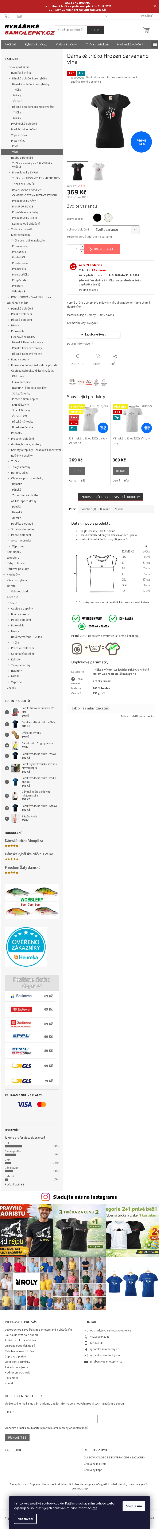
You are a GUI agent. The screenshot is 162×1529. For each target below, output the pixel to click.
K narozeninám (20, 235)
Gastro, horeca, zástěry (26, 444)
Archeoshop (80, 1489)
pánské (17, 507)
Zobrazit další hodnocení (136, 716)
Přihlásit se (17, 1437)
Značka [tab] (118, 509)
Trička (17, 90)
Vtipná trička (19, 135)
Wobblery (13, 558)
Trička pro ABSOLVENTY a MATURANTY (36, 178)
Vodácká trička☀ (21, 229)
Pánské (16, 490)
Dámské (17, 484)
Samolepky (14, 552)
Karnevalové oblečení (26, 224)
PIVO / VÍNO (18, 141)
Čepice (17, 101)
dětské (16, 518)
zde (94, 1508)
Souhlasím (134, 1506)
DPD (7, 1160)
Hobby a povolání (22, 158)
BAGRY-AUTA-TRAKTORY (27, 190)
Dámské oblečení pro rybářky (30, 84)
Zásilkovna (11, 1168)
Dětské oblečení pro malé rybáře (33, 107)
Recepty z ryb (19, 1484)
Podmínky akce (88, 290)
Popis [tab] (72, 509)
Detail (77, 471)
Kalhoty (16, 659)
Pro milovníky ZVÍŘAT (25, 172)
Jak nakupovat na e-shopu (21, 1335)
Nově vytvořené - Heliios (26, 637)
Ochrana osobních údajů (20, 1346)
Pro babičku (19, 257)
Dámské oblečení (22, 309)
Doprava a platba (15, 1356)
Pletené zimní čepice (25, 399)
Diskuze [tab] (105, 509)
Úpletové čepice (22, 427)
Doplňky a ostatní (22, 524)
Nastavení (25, 1519)
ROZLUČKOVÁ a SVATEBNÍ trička (31, 297)
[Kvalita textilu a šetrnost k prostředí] (102, 618)
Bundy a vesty (20, 359)
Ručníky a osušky (22, 456)
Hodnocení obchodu (17, 1373)
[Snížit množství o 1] (82, 251)
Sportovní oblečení (23, 529)
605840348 (96, 1343)
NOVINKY (16, 671)
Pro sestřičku (20, 275)
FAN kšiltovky (20, 405)
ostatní (9, 1176)
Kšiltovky (18, 376)
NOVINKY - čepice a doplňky (29, 388)
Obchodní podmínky (17, 1362)
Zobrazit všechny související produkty (110, 497)
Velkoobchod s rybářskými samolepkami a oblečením (38, 1330)
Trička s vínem (102, 670)
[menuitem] (11, 44)
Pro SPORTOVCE (22, 207)
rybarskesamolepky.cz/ (105, 1355)
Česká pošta (13, 1151)
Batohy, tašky (19, 473)
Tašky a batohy (20, 467)
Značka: (86, 82)
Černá (73, 481)
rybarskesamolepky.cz (104, 1349)
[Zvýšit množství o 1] (82, 246)
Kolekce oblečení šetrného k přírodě (34, 365)
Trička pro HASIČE (23, 184)
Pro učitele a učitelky (25, 212)
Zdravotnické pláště (25, 495)
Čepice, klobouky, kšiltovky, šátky (32, 371)
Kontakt (10, 1383)
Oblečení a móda (17, 303)
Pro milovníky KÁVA (24, 201)
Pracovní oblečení (22, 439)
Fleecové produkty (23, 337)
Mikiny (17, 95)
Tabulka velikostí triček (19, 1351)
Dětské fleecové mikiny (27, 354)
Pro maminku (20, 246)
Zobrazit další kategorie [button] (119, 674)
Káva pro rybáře (17, 580)
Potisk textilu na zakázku (20, 1340)
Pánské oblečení (21, 314)
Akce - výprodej (21, 541)
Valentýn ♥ (18, 291)
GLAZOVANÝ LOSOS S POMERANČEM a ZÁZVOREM (115, 1458)
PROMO (12, 603)
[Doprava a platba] (90, 626)
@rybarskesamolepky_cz (106, 1362)
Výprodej (18, 546)
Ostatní (11, 586)
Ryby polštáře (16, 563)
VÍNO (15, 152)
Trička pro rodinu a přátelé (28, 241)
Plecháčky (13, 575)
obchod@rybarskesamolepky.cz (110, 1330)
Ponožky (16, 433)
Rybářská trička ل (22, 73)
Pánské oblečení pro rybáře (29, 78)
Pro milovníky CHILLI (24, 218)
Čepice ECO (19, 416)
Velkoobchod (19, 591)
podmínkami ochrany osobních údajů (65, 1428)
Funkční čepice (21, 382)
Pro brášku (19, 269)
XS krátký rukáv (125, 670)
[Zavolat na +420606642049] (11, 16)
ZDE (137, 636)
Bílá (83, 481)
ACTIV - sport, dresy (23, 501)
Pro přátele (19, 280)
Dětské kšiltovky (22, 422)
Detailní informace (78, 344)
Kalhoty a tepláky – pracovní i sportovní (36, 450)
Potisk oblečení (21, 535)
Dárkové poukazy (18, 569)
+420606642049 (99, 1337)
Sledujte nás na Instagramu (85, 1197)
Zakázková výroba (16, 1367)
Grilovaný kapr (93, 1470)
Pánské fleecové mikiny (27, 348)
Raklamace (12, 1378)
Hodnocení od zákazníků (57, 1484)
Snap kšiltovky (21, 410)
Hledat (95, 29)
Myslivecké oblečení (24, 124)
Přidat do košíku (104, 249)
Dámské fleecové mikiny (27, 342)
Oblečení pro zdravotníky (27, 478)
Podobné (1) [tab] (88, 509)
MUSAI (15, 676)
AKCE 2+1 (13, 597)
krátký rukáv (102, 681)
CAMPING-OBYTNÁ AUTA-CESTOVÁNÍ (35, 195)
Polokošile (17, 331)
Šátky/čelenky (21, 393)
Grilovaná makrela (95, 1464)
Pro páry (17, 286)
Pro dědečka (20, 263)
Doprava (35, 1484)
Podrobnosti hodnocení (122, 78)
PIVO (15, 146)
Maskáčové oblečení (24, 129)
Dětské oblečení (21, 320)
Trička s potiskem (18, 67)
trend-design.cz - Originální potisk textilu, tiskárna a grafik (111, 1484)
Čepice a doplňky (22, 609)
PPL (7, 1143)
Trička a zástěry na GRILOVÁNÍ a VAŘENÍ (32, 165)
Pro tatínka (19, 252)
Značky (11, 688)
